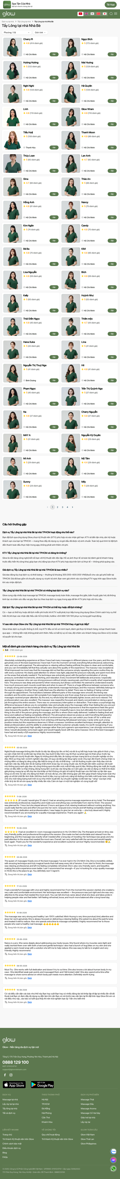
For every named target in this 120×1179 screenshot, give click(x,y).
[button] (72, 507)
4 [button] (67, 507)
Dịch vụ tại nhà (8, 21)
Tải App (111, 4)
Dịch (30, 736)
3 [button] (62, 507)
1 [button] (52, 507)
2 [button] (57, 507)
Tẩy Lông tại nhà (24, 21)
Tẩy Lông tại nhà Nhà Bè (43, 21)
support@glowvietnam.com (14, 1069)
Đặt (54, 54)
